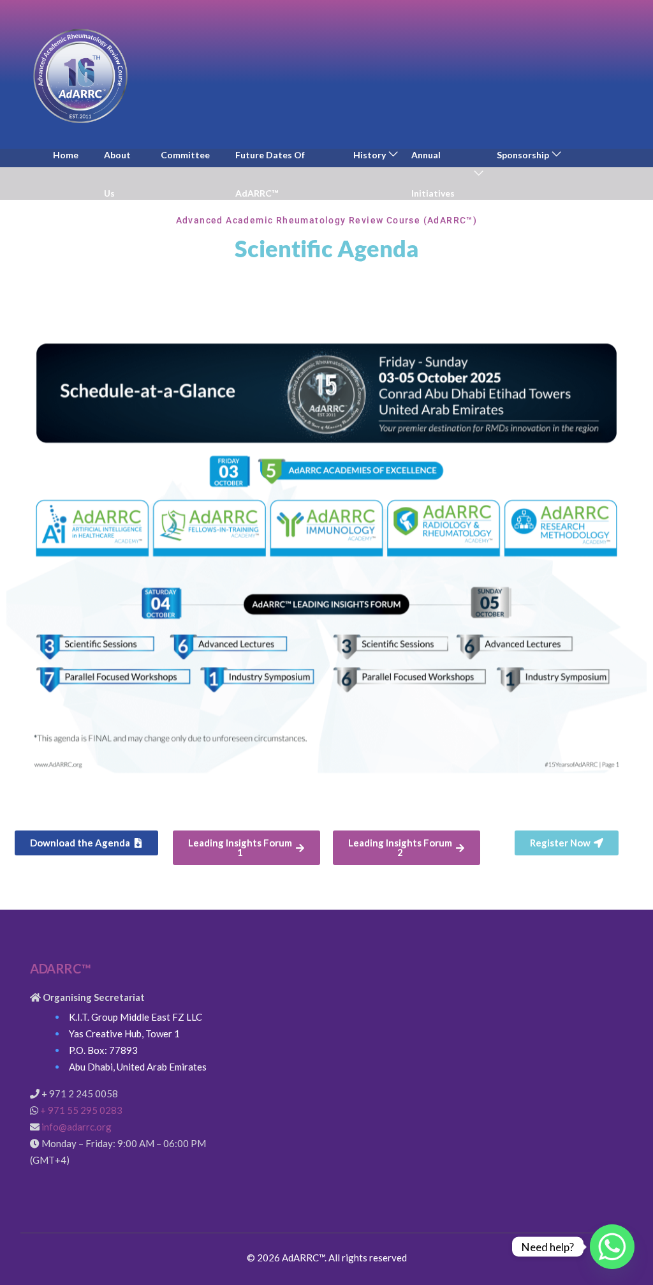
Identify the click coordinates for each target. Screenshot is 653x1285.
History (369, 154)
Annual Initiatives (433, 174)
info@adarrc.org (76, 1126)
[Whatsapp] (612, 1246)
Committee (185, 154)
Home (65, 154)
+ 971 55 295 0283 (81, 1110)
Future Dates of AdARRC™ (270, 174)
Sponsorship (523, 154)
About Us (117, 174)
